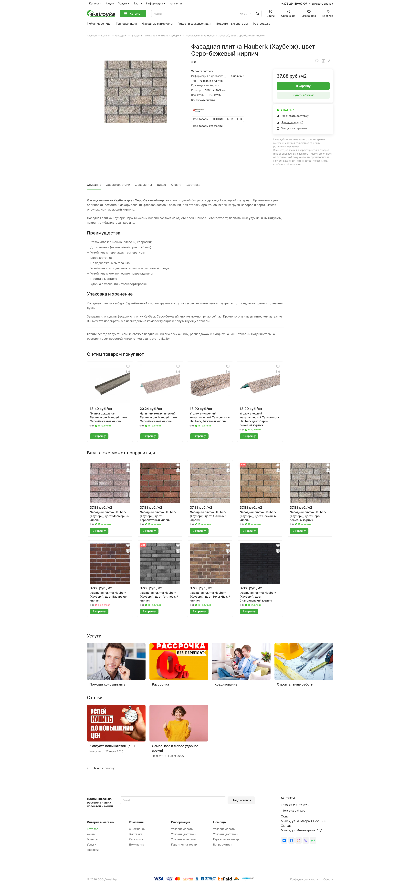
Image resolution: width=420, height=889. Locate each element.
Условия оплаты (182, 829)
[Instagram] (298, 840)
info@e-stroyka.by (293, 810)
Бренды (92, 839)
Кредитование (226, 684)
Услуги (91, 844)
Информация (180, 822)
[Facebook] (291, 840)
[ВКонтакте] (284, 840)
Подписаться (241, 800)
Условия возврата (183, 839)
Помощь (219, 822)
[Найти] (257, 13)
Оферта (328, 879)
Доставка (193, 184)
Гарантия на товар (184, 844)
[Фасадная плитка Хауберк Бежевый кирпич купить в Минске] (135, 91)
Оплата (176, 184)
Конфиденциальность (304, 879)
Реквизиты (136, 839)
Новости (93, 849)
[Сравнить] (323, 61)
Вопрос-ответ (222, 844)
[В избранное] (316, 61)
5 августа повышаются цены (112, 746)
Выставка (135, 834)
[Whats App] (313, 840)
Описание (94, 184)
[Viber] (306, 840)
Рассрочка (160, 684)
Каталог (92, 829)
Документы (143, 184)
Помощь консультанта (107, 684)
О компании (137, 829)
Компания (136, 822)
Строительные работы (295, 684)
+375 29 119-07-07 (294, 3)
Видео (161, 184)
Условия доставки (183, 834)
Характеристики (118, 184)
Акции (91, 834)
